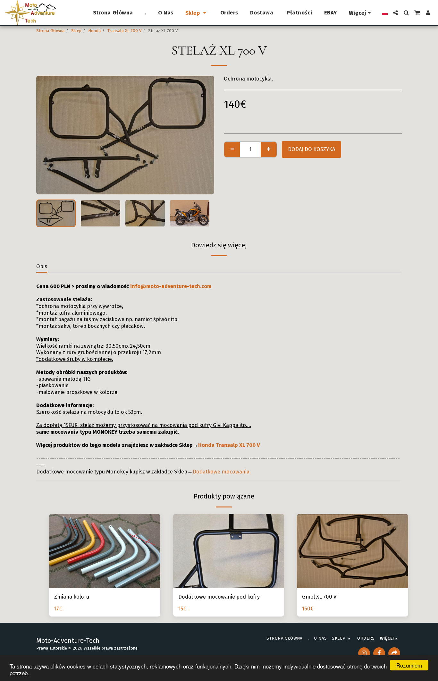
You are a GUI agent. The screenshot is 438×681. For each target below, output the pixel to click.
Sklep (76, 30)
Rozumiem (409, 665)
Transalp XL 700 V (124, 30)
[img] (228, 551)
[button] (395, 12)
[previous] (46, 135)
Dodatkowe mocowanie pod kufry (219, 597)
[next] (204, 135)
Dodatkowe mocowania (221, 472)
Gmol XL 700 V (319, 597)
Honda (94, 30)
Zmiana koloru (71, 597)
